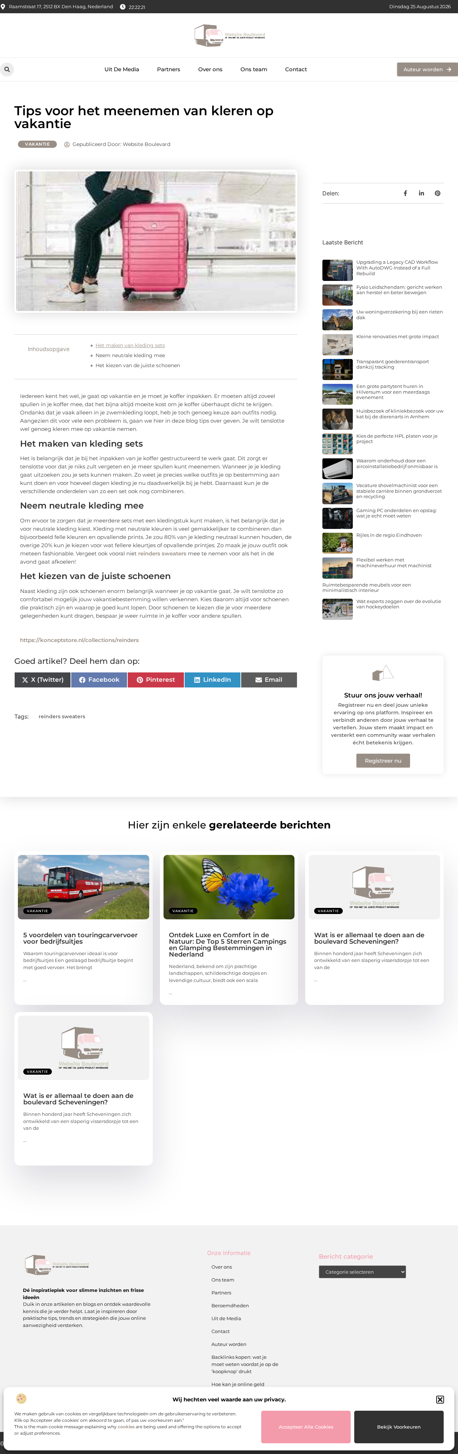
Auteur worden (229, 1344)
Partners (168, 69)
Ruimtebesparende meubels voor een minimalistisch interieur (366, 587)
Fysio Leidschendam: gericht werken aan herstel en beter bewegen (399, 290)
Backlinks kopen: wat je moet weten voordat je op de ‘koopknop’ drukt (244, 1364)
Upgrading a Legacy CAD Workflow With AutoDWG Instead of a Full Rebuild (397, 267)
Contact (296, 69)
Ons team (253, 69)
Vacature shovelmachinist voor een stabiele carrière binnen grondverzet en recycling (399, 490)
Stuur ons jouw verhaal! (383, 695)
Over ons (210, 69)
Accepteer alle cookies (306, 1427)
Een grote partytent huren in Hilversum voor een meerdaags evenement (393, 391)
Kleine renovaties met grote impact (397, 336)
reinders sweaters (162, 553)
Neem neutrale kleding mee (130, 355)
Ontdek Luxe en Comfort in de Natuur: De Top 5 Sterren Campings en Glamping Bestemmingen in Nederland (227, 944)
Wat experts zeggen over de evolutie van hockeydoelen (398, 604)
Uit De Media (121, 69)
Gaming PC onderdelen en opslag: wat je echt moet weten (396, 513)
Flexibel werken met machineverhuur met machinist (394, 562)
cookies (126, 1426)
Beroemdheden (230, 1305)
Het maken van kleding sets (130, 345)
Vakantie (37, 144)
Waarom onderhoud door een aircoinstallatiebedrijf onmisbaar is (397, 463)
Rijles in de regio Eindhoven (389, 535)
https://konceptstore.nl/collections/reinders (79, 640)
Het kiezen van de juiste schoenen (138, 365)
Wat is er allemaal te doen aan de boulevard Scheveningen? (369, 938)
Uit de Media (226, 1318)
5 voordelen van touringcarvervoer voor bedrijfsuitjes (80, 938)
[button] (440, 1399)
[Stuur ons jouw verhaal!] (383, 673)
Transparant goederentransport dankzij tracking (392, 364)
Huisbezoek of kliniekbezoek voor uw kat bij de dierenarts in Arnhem (399, 413)
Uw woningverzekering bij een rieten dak (399, 314)
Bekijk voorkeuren (399, 1427)
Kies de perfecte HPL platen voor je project (397, 438)
